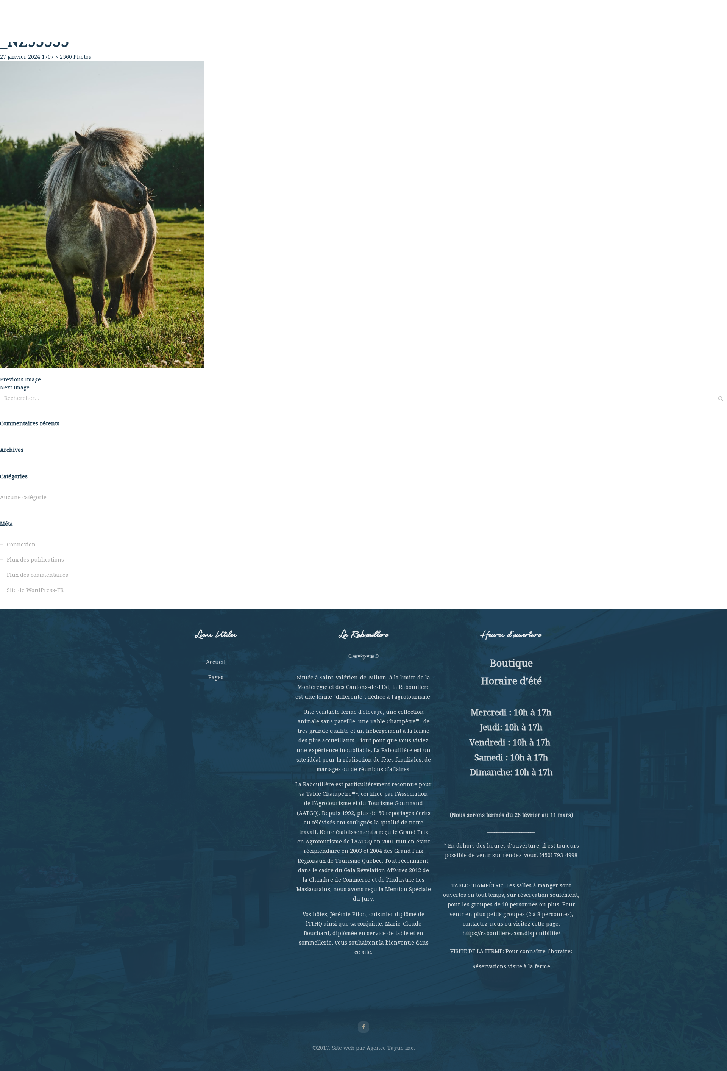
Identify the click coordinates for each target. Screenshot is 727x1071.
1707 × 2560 (57, 57)
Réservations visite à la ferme (511, 966)
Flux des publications (35, 560)
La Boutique (479, 26)
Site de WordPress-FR (35, 590)
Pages (215, 677)
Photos (82, 57)
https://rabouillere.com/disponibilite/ (511, 933)
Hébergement (435, 26)
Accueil (216, 662)
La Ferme (241, 26)
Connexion (21, 545)
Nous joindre (522, 26)
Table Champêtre (286, 26)
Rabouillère (204, 26)
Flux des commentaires (37, 575)
